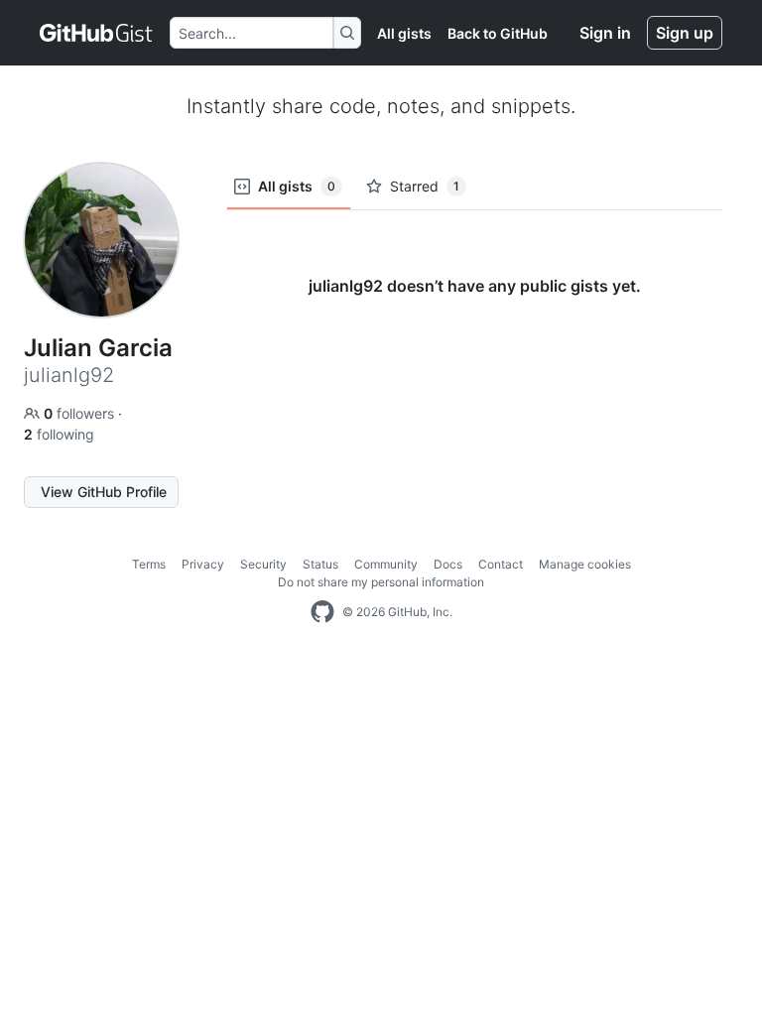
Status (320, 564)
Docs (448, 564)
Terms (149, 564)
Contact (500, 564)
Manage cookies (585, 564)
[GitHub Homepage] (322, 612)
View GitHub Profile (104, 491)
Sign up (684, 33)
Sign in (605, 33)
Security (263, 564)
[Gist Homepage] (97, 33)
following (59, 434)
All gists (404, 33)
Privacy (203, 564)
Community (386, 564)
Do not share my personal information (381, 581)
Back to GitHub (497, 33)
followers (81, 413)
